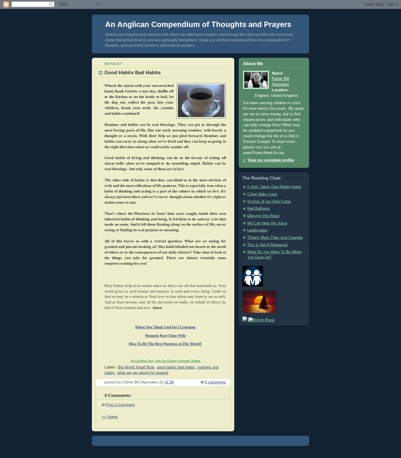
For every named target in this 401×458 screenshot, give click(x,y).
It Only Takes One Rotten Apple (274, 187)
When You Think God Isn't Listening (165, 327)
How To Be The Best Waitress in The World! (165, 344)
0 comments (215, 382)
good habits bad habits (176, 367)
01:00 (169, 382)
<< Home (110, 417)
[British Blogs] (261, 320)
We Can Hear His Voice (267, 223)
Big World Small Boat (136, 367)
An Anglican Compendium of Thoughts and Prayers (198, 24)
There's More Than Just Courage (275, 238)
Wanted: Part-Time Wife (165, 336)
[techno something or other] (200, 449)
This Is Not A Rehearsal (267, 245)
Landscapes (257, 230)
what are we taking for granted (142, 373)
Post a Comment (120, 405)
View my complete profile (270, 160)
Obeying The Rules (263, 216)
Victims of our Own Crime (269, 202)
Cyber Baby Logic (262, 194)
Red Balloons (258, 209)
